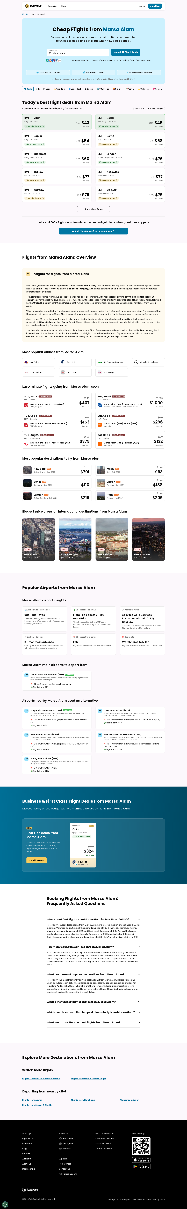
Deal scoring (28, 1168)
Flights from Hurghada (83, 1100)
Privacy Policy (159, 1199)
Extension (52, 6)
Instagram (68, 1143)
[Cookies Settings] (5, 1204)
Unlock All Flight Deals (126, 52)
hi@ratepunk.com (68, 1174)
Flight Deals (28, 1138)
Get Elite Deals (36, 860)
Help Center (65, 1163)
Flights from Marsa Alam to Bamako (41, 1078)
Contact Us (64, 1168)
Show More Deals (94, 209)
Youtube (67, 1148)
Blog (63, 6)
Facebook (68, 1138)
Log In (142, 6)
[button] (139, 108)
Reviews (26, 1153)
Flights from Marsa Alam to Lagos (88, 1078)
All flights (26, 1158)
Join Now (155, 6)
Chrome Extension (105, 1138)
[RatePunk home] (33, 6)
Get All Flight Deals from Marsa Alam (92, 231)
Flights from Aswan (32, 1100)
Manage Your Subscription (119, 1199)
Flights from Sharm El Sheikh (37, 1105)
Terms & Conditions (142, 1199)
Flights (25, 14)
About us (26, 1163)
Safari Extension (103, 1143)
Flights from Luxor (129, 1100)
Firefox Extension (104, 1148)
